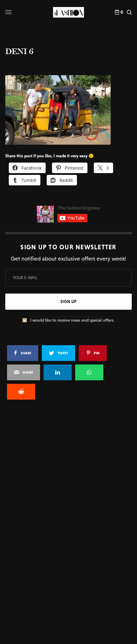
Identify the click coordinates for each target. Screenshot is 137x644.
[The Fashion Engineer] (68, 12)
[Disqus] (68, 499)
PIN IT (72, 109)
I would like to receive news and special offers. (72, 320)
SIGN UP (68, 301)
